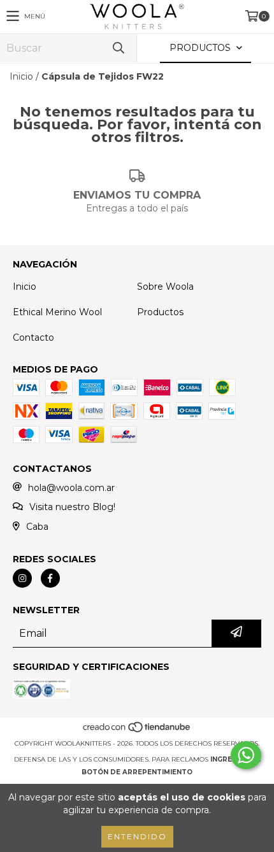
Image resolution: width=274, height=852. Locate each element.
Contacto (33, 337)
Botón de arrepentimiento (137, 772)
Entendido (137, 836)
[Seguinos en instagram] (22, 578)
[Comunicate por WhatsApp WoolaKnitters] (246, 755)
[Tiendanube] (137, 731)
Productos (160, 312)
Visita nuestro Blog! (72, 507)
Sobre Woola (165, 286)
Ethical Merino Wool (57, 312)
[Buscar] (118, 48)
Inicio (21, 76)
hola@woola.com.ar (71, 487)
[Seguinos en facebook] (50, 578)
